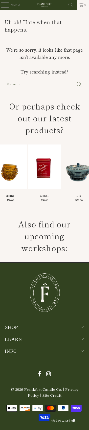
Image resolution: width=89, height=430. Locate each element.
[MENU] (2, 5)
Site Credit (51, 395)
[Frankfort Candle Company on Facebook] (40, 373)
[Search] (70, 5)
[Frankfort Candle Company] (44, 5)
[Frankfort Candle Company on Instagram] (48, 373)
